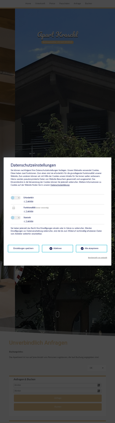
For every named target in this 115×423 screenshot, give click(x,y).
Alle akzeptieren (91, 248)
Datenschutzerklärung (59, 185)
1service (28, 201)
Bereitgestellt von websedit (97, 257)
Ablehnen (57, 248)
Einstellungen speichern (23, 248)
